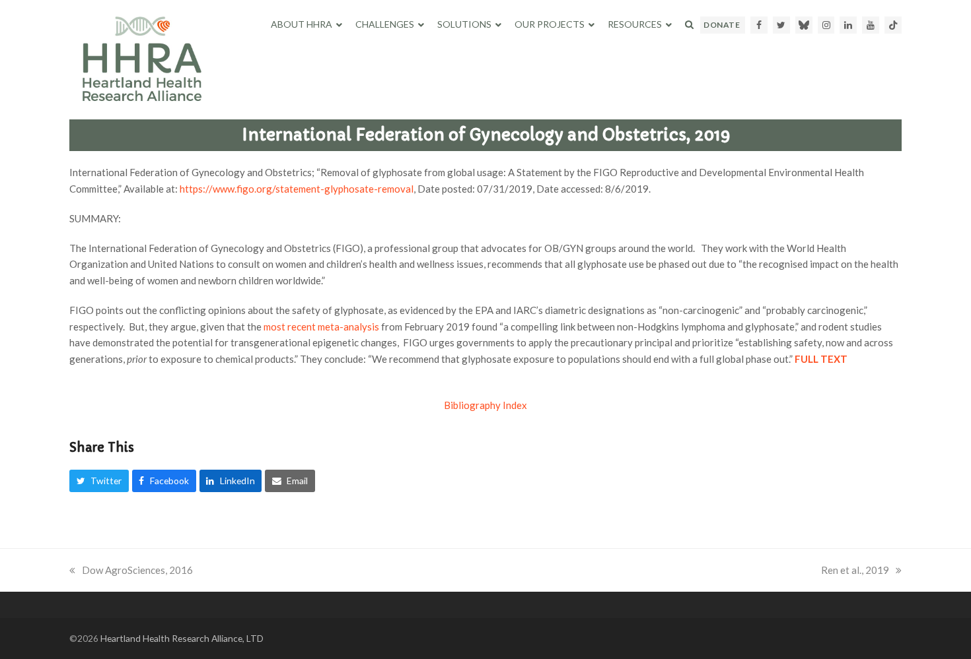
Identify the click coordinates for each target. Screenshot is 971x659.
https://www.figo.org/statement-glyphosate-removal (297, 189)
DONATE (721, 25)
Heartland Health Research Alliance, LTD (182, 638)
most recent (321, 326)
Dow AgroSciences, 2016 (137, 570)
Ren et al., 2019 (855, 570)
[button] (689, 24)
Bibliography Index (485, 405)
